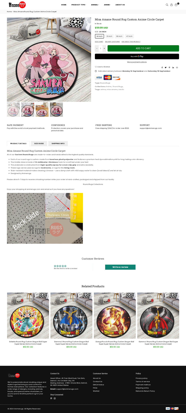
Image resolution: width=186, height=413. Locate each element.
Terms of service (143, 381)
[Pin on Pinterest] (170, 67)
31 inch (109, 36)
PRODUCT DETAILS (18, 143)
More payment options (137, 62)
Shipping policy (142, 388)
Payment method (143, 385)
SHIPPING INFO (58, 143)
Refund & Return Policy (145, 391)
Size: (100, 32)
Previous (9, 59)
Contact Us (97, 381)
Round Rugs (118, 86)
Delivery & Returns (112, 42)
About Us (97, 378)
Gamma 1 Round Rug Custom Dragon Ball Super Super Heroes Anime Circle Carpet (158, 343)
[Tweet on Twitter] (166, 67)
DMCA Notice (98, 385)
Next (89, 59)
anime (103, 89)
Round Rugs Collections (93, 184)
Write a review (120, 267)
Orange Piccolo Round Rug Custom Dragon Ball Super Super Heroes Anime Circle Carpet (115, 343)
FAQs (95, 388)
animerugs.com (33, 189)
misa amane (112, 89)
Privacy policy (142, 378)
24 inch (99, 36)
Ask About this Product (131, 42)
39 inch (119, 36)
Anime (108, 86)
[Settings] (171, 5)
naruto (121, 89)
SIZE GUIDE (39, 143)
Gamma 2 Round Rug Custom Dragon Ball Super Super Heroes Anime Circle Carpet (71, 343)
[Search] (167, 5)
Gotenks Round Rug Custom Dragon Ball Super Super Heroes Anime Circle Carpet (28, 343)
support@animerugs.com (64, 389)
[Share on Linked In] (173, 67)
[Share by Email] (177, 67)
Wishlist (96, 391)
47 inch (129, 36)
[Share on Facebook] (162, 67)
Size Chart (99, 42)
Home (9, 12)
